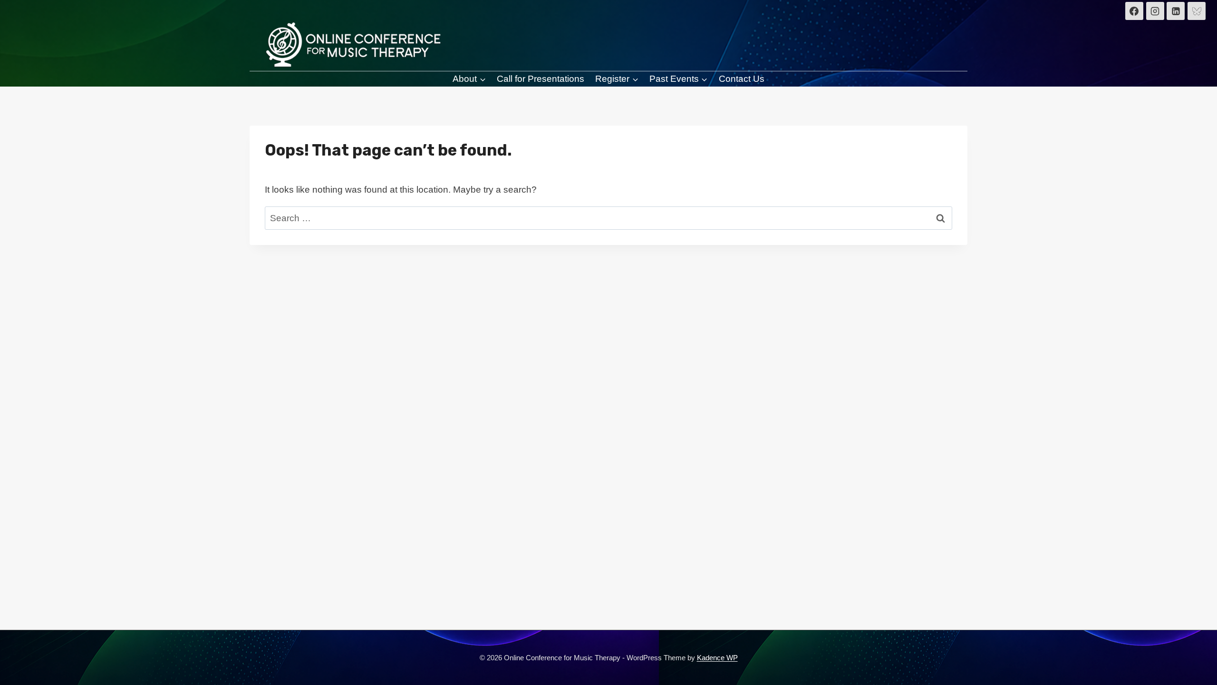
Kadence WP (717, 658)
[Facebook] (1134, 11)
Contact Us (741, 79)
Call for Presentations (540, 79)
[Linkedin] (1176, 11)
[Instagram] (1155, 11)
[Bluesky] (1197, 11)
